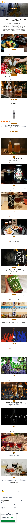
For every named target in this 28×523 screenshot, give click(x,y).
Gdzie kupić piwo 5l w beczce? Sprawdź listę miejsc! (20, 491)
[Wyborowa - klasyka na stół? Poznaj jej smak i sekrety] (14, 43)
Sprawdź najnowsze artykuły (14, 131)
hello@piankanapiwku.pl (4, 502)
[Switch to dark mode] (25, 1)
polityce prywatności (10, 517)
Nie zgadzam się (8, 519)
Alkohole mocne (14, 8)
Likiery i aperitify (16, 513)
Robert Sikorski (2, 508)
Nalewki (15, 508)
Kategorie (15, 504)
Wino (14, 375)
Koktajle (15, 507)
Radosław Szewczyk (3, 507)
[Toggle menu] (26, 1)
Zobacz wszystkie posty (14, 136)
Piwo (14, 185)
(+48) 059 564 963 (4, 501)
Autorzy (2, 504)
